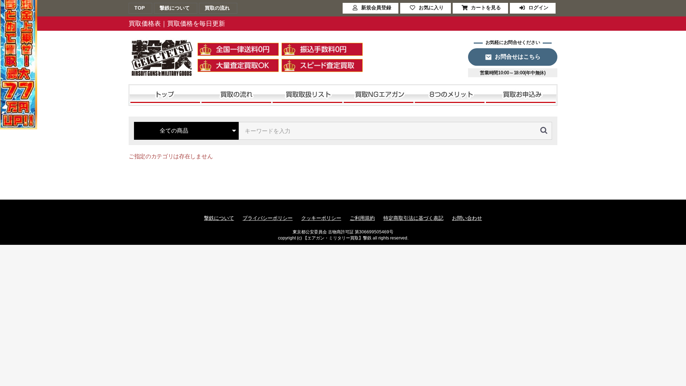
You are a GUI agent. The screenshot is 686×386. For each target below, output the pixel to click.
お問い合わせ (467, 218)
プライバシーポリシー (268, 218)
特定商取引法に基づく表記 (413, 218)
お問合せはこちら (518, 57)
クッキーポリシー (321, 218)
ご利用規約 (362, 218)
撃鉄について (219, 218)
